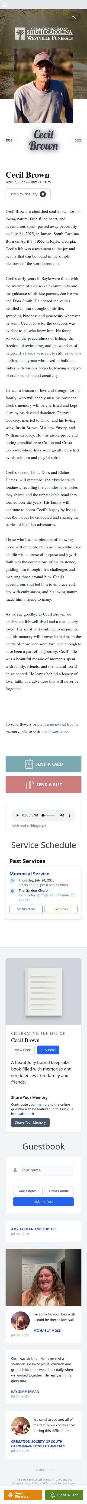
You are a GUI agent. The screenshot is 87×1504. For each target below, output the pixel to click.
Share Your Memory (30, 1122)
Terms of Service (56, 1483)
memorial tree (61, 724)
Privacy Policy (30, 1483)
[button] (43, 1277)
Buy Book (48, 1050)
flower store (58, 731)
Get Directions (26, 909)
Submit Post (43, 1201)
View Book (23, 1050)
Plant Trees (61, 909)
